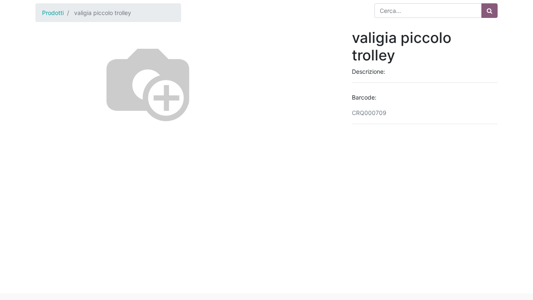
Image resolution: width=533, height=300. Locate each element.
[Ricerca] (489, 10)
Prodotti (53, 12)
